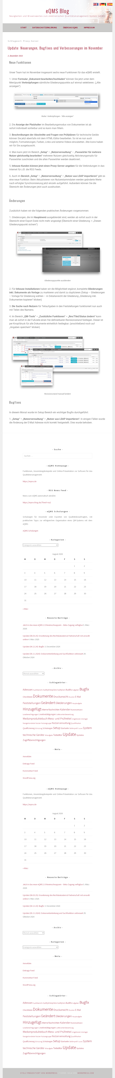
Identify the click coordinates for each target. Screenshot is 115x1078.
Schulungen (48, 728)
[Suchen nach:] (57, 455)
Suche (80, 728)
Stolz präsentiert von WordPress (38, 1073)
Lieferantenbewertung (65, 714)
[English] (95, 4)
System (87, 728)
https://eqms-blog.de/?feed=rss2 (37, 502)
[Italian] (107, 4)
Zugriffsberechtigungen (34, 739)
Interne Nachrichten (51, 709)
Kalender (65, 709)
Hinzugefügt (32, 709)
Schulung (38, 728)
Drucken (72, 697)
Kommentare (76, 709)
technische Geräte (33, 735)
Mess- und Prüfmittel (59, 718)
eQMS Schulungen (30, 530)
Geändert (48, 702)
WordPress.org (29, 778)
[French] (99, 4)
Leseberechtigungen (30, 714)
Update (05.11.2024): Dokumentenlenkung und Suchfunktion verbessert (53, 653)
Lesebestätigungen (47, 714)
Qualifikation (76, 723)
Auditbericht (38, 690)
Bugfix (84, 689)
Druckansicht (60, 696)
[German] (103, 4)
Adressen (27, 689)
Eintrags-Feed (28, 763)
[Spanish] (111, 4)
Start (24, 27)
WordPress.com (86, 1073)
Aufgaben (75, 690)
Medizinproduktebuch (35, 718)
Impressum (89, 27)
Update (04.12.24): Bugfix (33, 646)
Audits (69, 689)
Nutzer (38, 723)
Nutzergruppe (46, 723)
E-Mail (78, 696)
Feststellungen (32, 703)
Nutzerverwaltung (61, 723)
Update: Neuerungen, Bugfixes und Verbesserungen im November (55, 48)
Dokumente (43, 696)
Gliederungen (64, 703)
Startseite (65, 728)
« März (25, 609)
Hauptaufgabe (77, 703)
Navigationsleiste (29, 723)
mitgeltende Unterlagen (80, 719)
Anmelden (27, 756)
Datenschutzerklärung (44, 27)
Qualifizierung (29, 728)
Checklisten (27, 696)
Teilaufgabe (48, 735)
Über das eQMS (70, 27)
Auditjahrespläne (50, 690)
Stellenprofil (73, 728)
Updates (80, 735)
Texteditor (57, 735)
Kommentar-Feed (30, 770)
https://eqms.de (29, 481)
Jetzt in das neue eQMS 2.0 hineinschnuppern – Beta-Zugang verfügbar (53, 625)
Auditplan (61, 690)
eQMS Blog (57, 11)
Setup (56, 728)
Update (69, 734)
